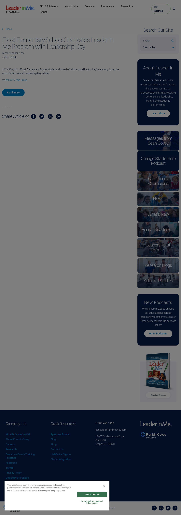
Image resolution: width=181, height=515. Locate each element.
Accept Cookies (92, 494)
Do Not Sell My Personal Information (92, 502)
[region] (57, 495)
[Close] (104, 486)
